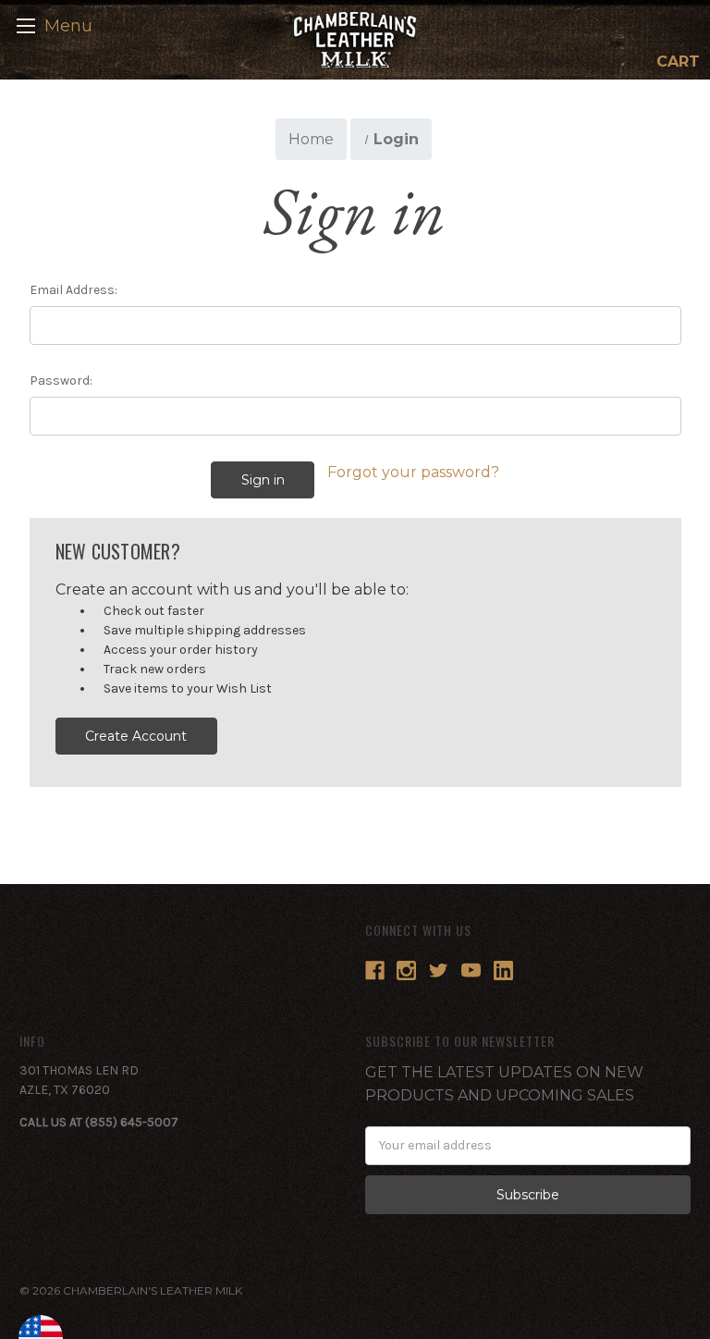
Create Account (136, 736)
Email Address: (73, 290)
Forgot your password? (413, 472)
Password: (61, 380)
